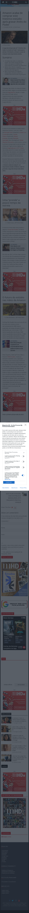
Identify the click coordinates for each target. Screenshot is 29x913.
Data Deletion (5, 487)
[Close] (26, 425)
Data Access (14, 487)
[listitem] (14, 453)
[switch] (23, 456)
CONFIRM (9, 482)
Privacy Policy (23, 487)
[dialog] (14, 456)
